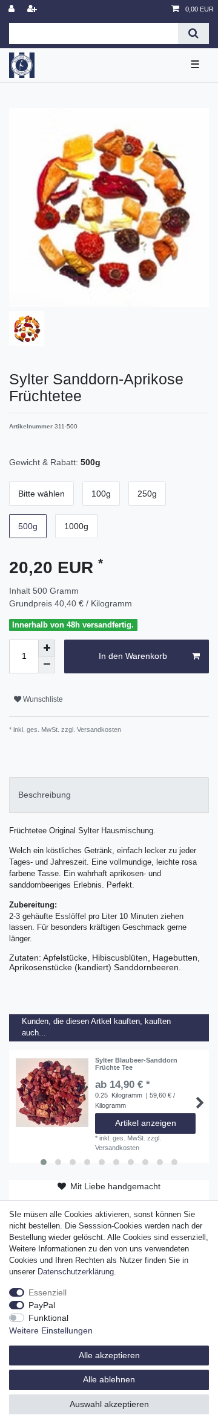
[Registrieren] (33, 9)
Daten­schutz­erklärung (76, 1272)
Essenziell (47, 1292)
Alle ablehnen (109, 1379)
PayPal (41, 1305)
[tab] (109, 795)
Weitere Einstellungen (51, 1330)
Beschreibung (44, 794)
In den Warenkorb (133, 656)
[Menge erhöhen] (46, 648)
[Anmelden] (12, 9)
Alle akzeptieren (109, 1355)
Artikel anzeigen (145, 1123)
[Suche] (193, 33)
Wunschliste (42, 699)
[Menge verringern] (46, 664)
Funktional (48, 1318)
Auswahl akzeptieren (109, 1404)
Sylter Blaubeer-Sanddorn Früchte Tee (136, 1064)
